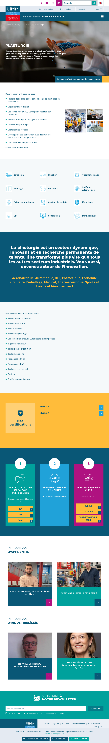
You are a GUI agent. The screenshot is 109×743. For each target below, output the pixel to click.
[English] (100, 3)
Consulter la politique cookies (54, 733)
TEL (20, 514)
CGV (101, 726)
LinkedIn (41, 3)
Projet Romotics (78, 724)
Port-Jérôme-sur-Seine (88, 518)
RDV (20, 508)
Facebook (35, 3)
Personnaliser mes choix (37, 738)
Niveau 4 (44, 406)
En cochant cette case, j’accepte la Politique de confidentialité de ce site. (36, 713)
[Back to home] (13, 9)
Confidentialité (94, 724)
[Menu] (102, 16)
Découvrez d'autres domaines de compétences (78, 79)
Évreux (88, 506)
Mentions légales (52, 724)
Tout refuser (60, 738)
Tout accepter (80, 738)
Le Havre (88, 511)
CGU (95, 726)
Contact (59, 3)
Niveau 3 (44, 412)
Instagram (53, 3)
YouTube (47, 3)
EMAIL (20, 520)
